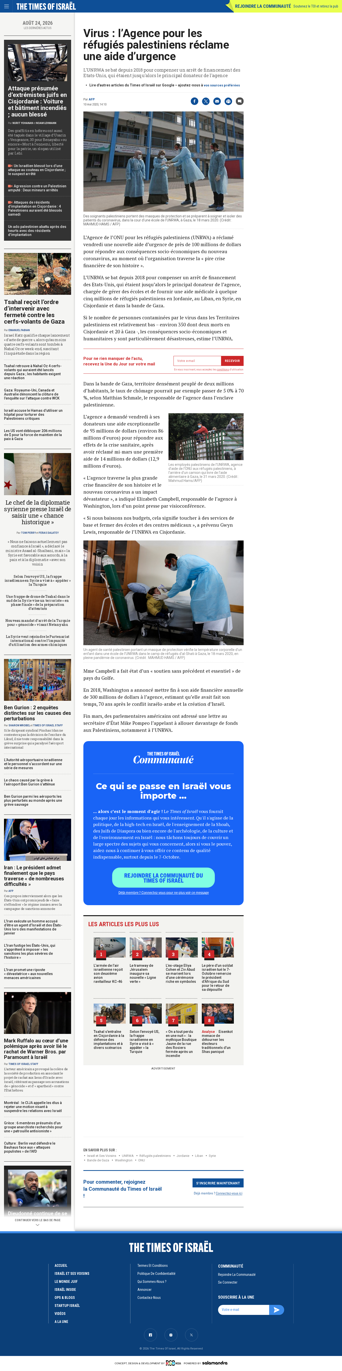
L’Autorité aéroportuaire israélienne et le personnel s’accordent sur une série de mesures (33, 764)
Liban (199, 1156)
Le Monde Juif (66, 1282)
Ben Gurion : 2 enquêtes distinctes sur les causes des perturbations (37, 713)
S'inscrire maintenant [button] (218, 1183)
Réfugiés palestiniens (155, 1156)
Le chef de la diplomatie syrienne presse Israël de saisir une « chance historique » (37, 512)
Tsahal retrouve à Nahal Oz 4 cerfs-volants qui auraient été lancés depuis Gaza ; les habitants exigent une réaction (33, 372)
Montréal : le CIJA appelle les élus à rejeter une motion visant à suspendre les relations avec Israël (33, 1107)
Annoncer (144, 1290)
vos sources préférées (222, 85)
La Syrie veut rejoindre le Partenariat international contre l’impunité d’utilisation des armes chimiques (37, 640)
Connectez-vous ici (229, 1193)
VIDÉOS (60, 1314)
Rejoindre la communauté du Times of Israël (163, 877)
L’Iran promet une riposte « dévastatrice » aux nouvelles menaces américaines (28, 974)
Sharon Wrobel (19, 725)
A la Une (61, 1322)
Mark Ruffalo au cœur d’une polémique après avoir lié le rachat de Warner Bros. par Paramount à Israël (36, 1049)
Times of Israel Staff (48, 725)
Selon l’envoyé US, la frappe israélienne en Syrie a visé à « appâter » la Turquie (144, 1042)
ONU (141, 1160)
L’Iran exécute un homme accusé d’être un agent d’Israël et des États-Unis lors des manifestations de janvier (33, 927)
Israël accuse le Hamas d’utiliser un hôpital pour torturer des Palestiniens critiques (33, 414)
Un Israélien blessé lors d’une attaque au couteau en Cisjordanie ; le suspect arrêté (37, 170)
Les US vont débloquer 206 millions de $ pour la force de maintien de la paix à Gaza (33, 435)
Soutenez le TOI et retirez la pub (315, 6)
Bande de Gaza (98, 1160)
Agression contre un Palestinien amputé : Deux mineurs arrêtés (37, 188)
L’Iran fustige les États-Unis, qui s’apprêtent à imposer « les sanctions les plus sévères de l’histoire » (29, 951)
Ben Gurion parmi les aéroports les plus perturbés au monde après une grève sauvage (33, 800)
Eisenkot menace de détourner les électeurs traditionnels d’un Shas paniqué (217, 1042)
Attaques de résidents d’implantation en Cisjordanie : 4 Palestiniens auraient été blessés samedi (35, 208)
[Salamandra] (214, 1362)
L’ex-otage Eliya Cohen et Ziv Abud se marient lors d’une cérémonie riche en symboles (181, 974)
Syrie (212, 1156)
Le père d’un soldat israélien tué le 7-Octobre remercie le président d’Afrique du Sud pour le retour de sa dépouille (217, 978)
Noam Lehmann (46, 123)
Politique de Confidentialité (156, 1274)
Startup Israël (67, 1306)
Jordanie (183, 1156)
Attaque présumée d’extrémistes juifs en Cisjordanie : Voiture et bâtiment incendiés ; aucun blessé (37, 101)
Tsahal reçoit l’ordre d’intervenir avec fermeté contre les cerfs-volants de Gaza (34, 312)
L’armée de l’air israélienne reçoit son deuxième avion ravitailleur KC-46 (108, 974)
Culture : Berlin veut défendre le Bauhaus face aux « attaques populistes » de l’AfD (29, 1147)
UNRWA (128, 1156)
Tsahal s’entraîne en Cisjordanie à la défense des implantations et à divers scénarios (109, 1040)
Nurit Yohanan (23, 123)
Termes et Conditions (152, 1266)
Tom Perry (28, 532)
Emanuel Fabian (19, 330)
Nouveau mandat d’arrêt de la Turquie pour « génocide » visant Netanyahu (37, 622)
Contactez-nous (149, 1298)
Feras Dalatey (49, 532)
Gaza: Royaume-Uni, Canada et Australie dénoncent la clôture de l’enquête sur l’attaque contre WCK (32, 394)
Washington (123, 1160)
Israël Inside (65, 1290)
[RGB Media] (174, 1363)
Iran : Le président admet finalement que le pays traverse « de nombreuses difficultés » (34, 876)
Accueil (61, 1266)
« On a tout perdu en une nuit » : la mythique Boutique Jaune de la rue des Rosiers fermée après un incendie (181, 1044)
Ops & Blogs (65, 1298)
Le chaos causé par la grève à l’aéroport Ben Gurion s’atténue (29, 782)
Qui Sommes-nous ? (151, 1282)
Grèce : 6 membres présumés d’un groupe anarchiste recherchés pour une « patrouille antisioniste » (33, 1127)
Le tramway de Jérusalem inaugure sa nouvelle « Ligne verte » (143, 974)
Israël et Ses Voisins (101, 1156)
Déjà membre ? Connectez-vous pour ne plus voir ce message (163, 892)
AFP (92, 99)
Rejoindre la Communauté (263, 6)
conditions (223, 369)
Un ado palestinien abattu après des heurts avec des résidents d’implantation (37, 231)
